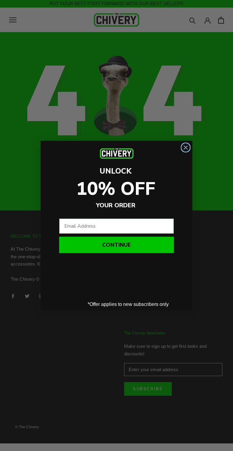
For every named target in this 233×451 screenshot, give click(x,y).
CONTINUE (116, 245)
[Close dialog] (185, 147)
